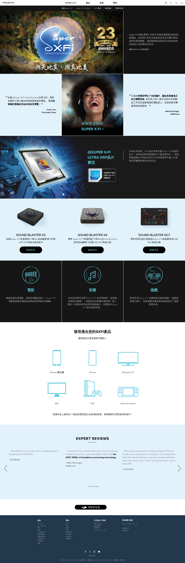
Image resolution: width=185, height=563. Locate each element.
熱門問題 (68, 534)
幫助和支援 (94, 507)
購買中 (68, 527)
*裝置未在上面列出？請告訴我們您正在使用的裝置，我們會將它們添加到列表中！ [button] (92, 414)
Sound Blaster (42, 525)
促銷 (102, 3)
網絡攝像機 (41, 534)
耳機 (39, 530)
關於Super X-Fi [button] (67, 8)
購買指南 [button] (108, 8)
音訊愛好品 (41, 538)
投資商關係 (97, 525)
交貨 (67, 530)
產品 (67, 523)
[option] (35, 455)
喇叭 (39, 527)
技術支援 (68, 536)
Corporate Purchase (100, 530)
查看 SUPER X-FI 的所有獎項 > (139, 49)
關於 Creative (98, 523)
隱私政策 (90, 560)
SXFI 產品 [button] (97, 8)
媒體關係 (96, 527)
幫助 (115, 3)
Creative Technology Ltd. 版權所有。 (76, 560)
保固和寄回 (69, 532)
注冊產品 (125, 530)
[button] (57, 361)
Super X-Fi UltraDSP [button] (83, 8)
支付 (67, 525)
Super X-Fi (70, 3)
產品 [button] (88, 3)
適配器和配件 (42, 536)
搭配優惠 (40, 541)
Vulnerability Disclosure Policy (103, 560)
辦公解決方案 (42, 532)
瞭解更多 (30, 250)
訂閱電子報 (125, 528)
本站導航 (122, 560)
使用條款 (116, 560)
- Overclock (127, 469)
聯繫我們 (68, 538)
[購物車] (177, 3)
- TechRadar (14, 459)
